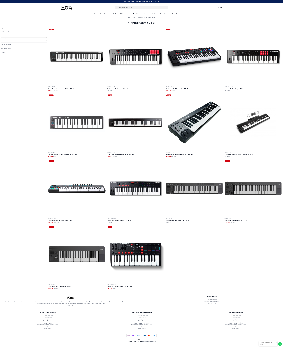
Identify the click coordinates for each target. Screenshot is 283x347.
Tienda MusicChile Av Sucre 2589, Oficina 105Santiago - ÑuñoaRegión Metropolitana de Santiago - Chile (47, 322)
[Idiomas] (215, 7)
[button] (102, 14)
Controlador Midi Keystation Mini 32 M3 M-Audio (62, 154)
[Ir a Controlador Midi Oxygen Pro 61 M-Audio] (135, 188)
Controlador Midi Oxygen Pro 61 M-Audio (119, 220)
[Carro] (221, 7)
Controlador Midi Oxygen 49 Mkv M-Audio (119, 89)
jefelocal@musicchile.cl (142, 315)
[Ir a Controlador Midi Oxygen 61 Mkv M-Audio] (253, 56)
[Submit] (166, 7)
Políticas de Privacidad (212, 299)
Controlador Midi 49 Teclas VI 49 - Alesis (60, 220)
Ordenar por (4, 36)
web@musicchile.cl (48, 315)
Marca (2, 52)
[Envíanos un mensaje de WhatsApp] (280, 344)
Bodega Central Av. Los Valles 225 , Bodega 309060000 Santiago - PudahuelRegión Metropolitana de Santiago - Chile (235, 322)
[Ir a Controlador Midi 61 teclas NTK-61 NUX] (194, 188)
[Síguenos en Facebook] (74, 305)
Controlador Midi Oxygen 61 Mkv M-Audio (236, 89)
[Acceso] (218, 7)
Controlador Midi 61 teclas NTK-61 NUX (177, 220)
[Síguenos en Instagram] (72, 305)
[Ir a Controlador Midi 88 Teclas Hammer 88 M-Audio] (253, 122)
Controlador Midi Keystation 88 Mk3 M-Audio (120, 154)
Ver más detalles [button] (47, 328)
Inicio (129, 17)
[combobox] (141, 7)
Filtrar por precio (6, 44)
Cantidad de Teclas (6, 48)
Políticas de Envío (212, 303)
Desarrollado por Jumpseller (148, 341)
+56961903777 (48, 317)
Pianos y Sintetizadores (137, 17)
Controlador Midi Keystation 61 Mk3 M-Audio (61, 89)
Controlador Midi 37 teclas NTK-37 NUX (60, 286)
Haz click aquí (149, 1)
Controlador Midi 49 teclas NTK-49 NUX (236, 220)
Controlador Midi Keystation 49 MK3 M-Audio (179, 154)
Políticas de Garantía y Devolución (212, 301)
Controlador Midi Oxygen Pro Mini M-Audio (120, 286)
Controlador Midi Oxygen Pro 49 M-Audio (178, 89)
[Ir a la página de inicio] (66, 7)
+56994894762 (142, 317)
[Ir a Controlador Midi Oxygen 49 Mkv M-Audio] (135, 56)
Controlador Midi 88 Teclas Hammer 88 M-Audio (238, 154)
